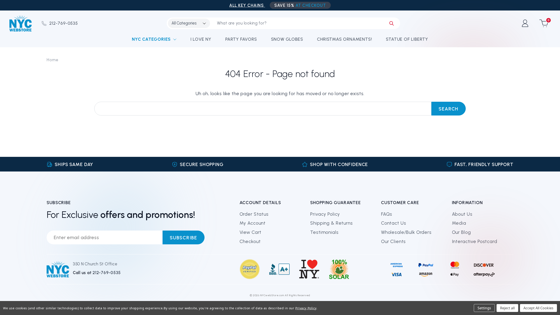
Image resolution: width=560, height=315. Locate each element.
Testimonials (324, 232)
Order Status (254, 214)
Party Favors (241, 39)
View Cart (251, 232)
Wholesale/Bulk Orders (406, 232)
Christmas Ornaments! (344, 39)
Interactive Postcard (474, 241)
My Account (253, 223)
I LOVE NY (201, 39)
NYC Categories (151, 39)
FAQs (386, 214)
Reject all (507, 308)
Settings (484, 308)
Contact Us (393, 223)
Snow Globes (287, 39)
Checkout (250, 241)
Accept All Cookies (538, 308)
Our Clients (393, 241)
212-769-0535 (63, 23)
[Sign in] (525, 23)
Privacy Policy (325, 214)
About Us (462, 214)
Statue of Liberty (407, 39)
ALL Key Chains (247, 5)
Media (459, 223)
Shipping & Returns (331, 223)
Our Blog (461, 232)
